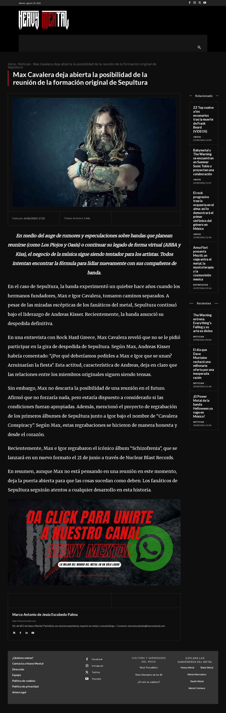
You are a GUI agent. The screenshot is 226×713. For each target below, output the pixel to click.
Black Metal (207, 667)
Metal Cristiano (197, 688)
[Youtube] (204, 2)
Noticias (24, 64)
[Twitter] (199, 2)
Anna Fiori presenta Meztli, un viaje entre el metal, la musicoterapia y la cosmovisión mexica (203, 263)
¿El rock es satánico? (149, 682)
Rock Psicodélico (149, 667)
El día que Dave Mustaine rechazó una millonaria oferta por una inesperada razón (203, 364)
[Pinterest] (135, 218)
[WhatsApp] (143, 218)
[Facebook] (189, 2)
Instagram (97, 665)
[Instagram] (194, 2)
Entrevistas (200, 284)
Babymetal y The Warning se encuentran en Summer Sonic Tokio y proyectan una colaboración (203, 162)
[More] (152, 218)
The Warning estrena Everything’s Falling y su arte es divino (203, 323)
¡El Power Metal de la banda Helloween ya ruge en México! (203, 406)
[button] (199, 47)
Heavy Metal (187, 667)
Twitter (96, 672)
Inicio (12, 64)
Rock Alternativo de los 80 (148, 675)
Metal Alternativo (197, 674)
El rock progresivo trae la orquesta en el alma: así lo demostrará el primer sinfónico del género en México (203, 211)
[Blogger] (14, 633)
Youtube (96, 678)
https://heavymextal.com (24, 621)
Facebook (97, 659)
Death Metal (197, 681)
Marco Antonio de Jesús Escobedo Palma (45, 614)
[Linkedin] (26, 633)
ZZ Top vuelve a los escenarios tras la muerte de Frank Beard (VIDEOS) (203, 119)
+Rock (197, 137)
